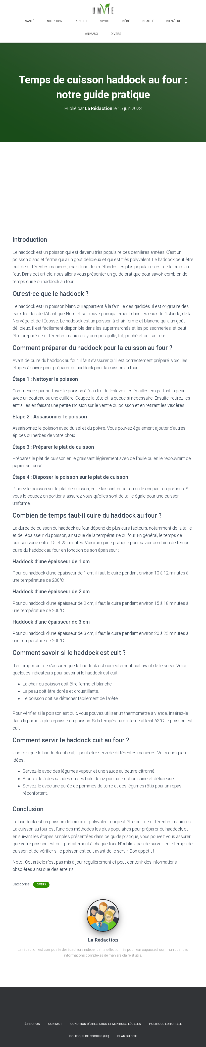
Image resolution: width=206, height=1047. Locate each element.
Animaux (91, 34)
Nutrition (54, 21)
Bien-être (173, 21)
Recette (81, 21)
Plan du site (127, 1036)
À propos (32, 1024)
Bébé (126, 21)
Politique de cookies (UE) (89, 1036)
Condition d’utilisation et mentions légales (105, 1024)
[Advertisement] (103, 180)
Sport (105, 21)
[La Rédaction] (103, 915)
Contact (55, 1024)
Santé (29, 21)
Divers (116, 34)
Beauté (148, 21)
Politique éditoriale (165, 1024)
